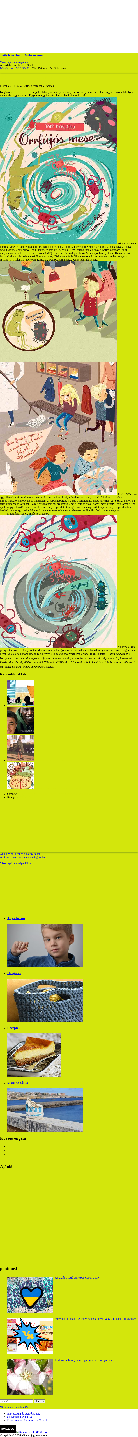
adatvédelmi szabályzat (20, 1416)
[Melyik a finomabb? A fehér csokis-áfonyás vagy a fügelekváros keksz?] (30, 1336)
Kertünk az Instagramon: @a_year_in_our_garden (83, 1360)
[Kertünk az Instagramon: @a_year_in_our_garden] (30, 1377)
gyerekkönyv (66, 793)
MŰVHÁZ (26, 797)
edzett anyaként (24, 92)
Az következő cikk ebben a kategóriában (23, 857)
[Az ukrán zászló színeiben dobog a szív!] (30, 1295)
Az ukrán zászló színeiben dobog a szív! (77, 1277)
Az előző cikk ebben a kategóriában (20, 853)
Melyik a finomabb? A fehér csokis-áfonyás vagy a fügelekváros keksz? (95, 1318)
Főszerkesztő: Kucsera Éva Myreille (27, 1419)
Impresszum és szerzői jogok (23, 1413)
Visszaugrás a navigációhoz (15, 863)
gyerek (53, 793)
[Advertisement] (69, 25)
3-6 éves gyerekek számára (33, 793)
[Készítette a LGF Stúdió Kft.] (34, 1432)
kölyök (79, 793)
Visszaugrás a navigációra (14, 62)
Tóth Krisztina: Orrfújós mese (22, 55)
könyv (87, 793)
